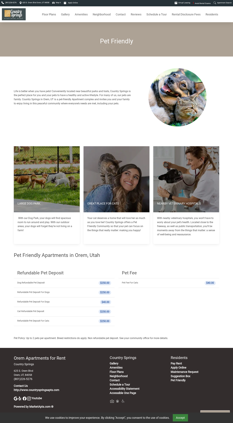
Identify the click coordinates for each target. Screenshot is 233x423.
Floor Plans (49, 14)
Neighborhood (102, 14)
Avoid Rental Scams (202, 3)
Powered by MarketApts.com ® (33, 406)
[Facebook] (25, 398)
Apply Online (73, 3)
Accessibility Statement (124, 388)
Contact (121, 14)
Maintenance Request (184, 371)
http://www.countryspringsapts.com (36, 390)
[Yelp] (20, 398)
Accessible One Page (123, 393)
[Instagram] (29, 398)
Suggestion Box (180, 376)
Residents (212, 14)
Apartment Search (224, 3)
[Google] (16, 398)
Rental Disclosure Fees (186, 14)
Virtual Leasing (184, 3)
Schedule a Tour (156, 14)
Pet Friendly (178, 380)
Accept (180, 417)
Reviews (136, 14)
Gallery (65, 14)
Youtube (37, 398)
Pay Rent (176, 363)
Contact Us (21, 385)
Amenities (81, 14)
